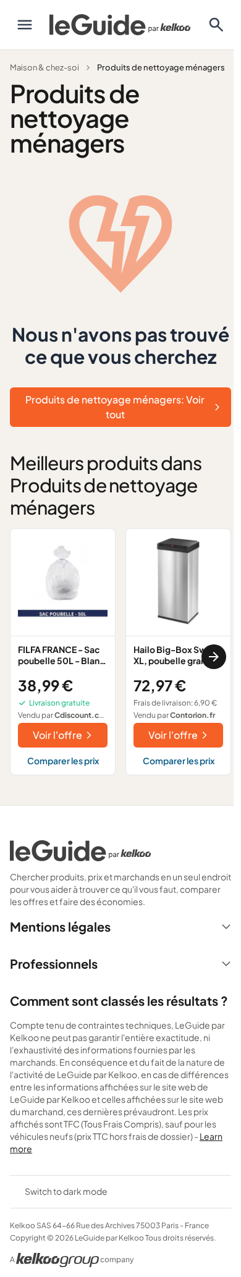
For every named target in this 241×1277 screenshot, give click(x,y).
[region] (120, 657)
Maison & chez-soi (44, 67)
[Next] (213, 656)
